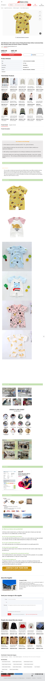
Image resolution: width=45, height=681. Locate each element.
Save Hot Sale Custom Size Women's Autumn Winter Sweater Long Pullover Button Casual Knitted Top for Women (5, 102)
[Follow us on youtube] (40, 673)
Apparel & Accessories (8, 7)
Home (2, 7)
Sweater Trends (4, 669)
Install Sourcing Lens (6, 675)
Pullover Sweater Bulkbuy (14, 669)
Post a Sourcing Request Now (31, 614)
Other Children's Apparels (24, 7)
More (2, 671)
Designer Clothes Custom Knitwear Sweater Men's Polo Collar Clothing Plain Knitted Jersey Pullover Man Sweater (22, 102)
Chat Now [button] (34, 54)
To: (6, 602)
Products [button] (11, 4)
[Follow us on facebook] (36, 673)
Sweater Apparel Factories (17, 661)
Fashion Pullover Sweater (17, 666)
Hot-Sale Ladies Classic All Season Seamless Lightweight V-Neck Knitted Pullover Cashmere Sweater (40, 87)
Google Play (10, 673)
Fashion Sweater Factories (6, 664)
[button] (1, 1)
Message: (5, 605)
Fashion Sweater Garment (28, 664)
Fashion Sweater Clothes (6, 666)
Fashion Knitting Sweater (28, 666)
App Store (4, 673)
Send (9, 614)
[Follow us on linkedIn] (32, 675)
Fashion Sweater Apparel (17, 664)
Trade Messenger (18, 673)
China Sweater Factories (6, 661)
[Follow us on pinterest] (42, 673)
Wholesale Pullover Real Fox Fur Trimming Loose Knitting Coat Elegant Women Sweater (14, 102)
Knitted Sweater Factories (28, 661)
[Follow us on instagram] (39, 673)
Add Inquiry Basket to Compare (23, 37)
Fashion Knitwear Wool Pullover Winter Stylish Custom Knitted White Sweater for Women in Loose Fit (40, 117)
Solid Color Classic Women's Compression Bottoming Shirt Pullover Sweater (4, 117)
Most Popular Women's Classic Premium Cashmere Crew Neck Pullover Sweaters (30, 102)
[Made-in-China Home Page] (22, 2)
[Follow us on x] (37, 673)
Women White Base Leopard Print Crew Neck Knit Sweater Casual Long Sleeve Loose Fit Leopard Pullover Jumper (4, 87)
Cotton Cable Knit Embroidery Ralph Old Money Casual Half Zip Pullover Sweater (31, 87)
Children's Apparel (16, 7)
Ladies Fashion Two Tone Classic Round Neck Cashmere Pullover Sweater (13, 87)
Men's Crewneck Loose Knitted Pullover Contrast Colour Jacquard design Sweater (22, 117)
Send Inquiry (11, 54)
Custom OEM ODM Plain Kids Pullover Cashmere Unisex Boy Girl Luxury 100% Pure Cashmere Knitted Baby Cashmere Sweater (40, 102)
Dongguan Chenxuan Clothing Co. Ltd (10, 46)
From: (6, 599)
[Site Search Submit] (29, 5)
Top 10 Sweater (37, 666)
